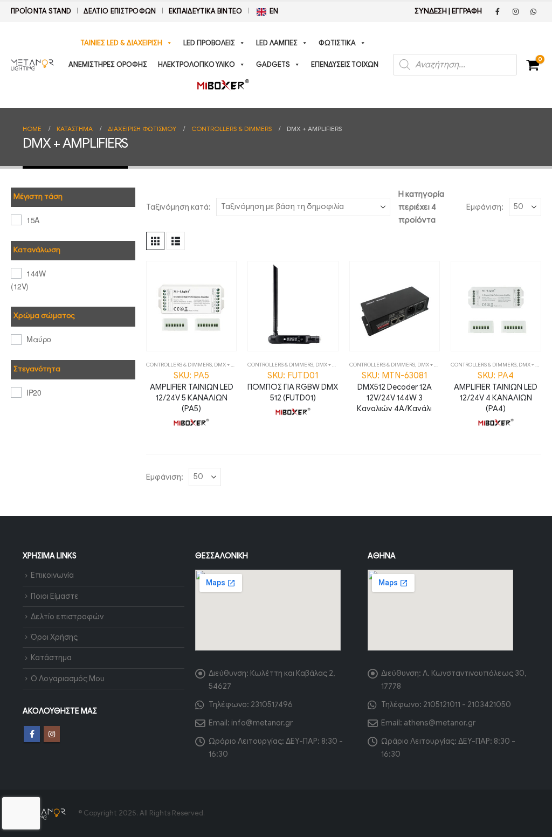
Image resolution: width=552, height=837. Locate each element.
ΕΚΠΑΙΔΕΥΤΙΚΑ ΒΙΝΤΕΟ (206, 11)
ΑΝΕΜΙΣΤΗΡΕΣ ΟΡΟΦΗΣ (107, 64)
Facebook (32, 734)
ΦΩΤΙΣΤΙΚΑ (337, 42)
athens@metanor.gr (439, 723)
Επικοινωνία (52, 575)
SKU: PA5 (191, 391)
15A (32, 220)
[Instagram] (515, 11)
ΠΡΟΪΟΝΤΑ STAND (41, 11)
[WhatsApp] (533, 11)
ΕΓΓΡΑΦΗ (467, 11)
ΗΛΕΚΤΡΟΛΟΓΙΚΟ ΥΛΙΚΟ (196, 64)
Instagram (52, 734)
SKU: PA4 (495, 391)
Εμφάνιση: (484, 207)
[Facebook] (497, 11)
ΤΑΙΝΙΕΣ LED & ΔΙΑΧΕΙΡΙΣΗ (121, 42)
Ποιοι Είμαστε (55, 596)
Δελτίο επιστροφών (120, 11)
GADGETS (273, 64)
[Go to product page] (191, 306)
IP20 (33, 392)
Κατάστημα (51, 657)
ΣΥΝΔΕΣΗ (431, 11)
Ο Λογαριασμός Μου (68, 678)
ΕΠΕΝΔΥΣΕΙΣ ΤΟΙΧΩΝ (344, 64)
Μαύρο (38, 339)
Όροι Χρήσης (54, 637)
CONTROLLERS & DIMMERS (179, 364)
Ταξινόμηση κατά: (178, 207)
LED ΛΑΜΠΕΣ (277, 42)
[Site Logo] (32, 65)
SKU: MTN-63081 (394, 391)
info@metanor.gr (262, 723)
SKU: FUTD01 (292, 386)
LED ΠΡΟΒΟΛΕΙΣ (209, 42)
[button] (155, 241)
